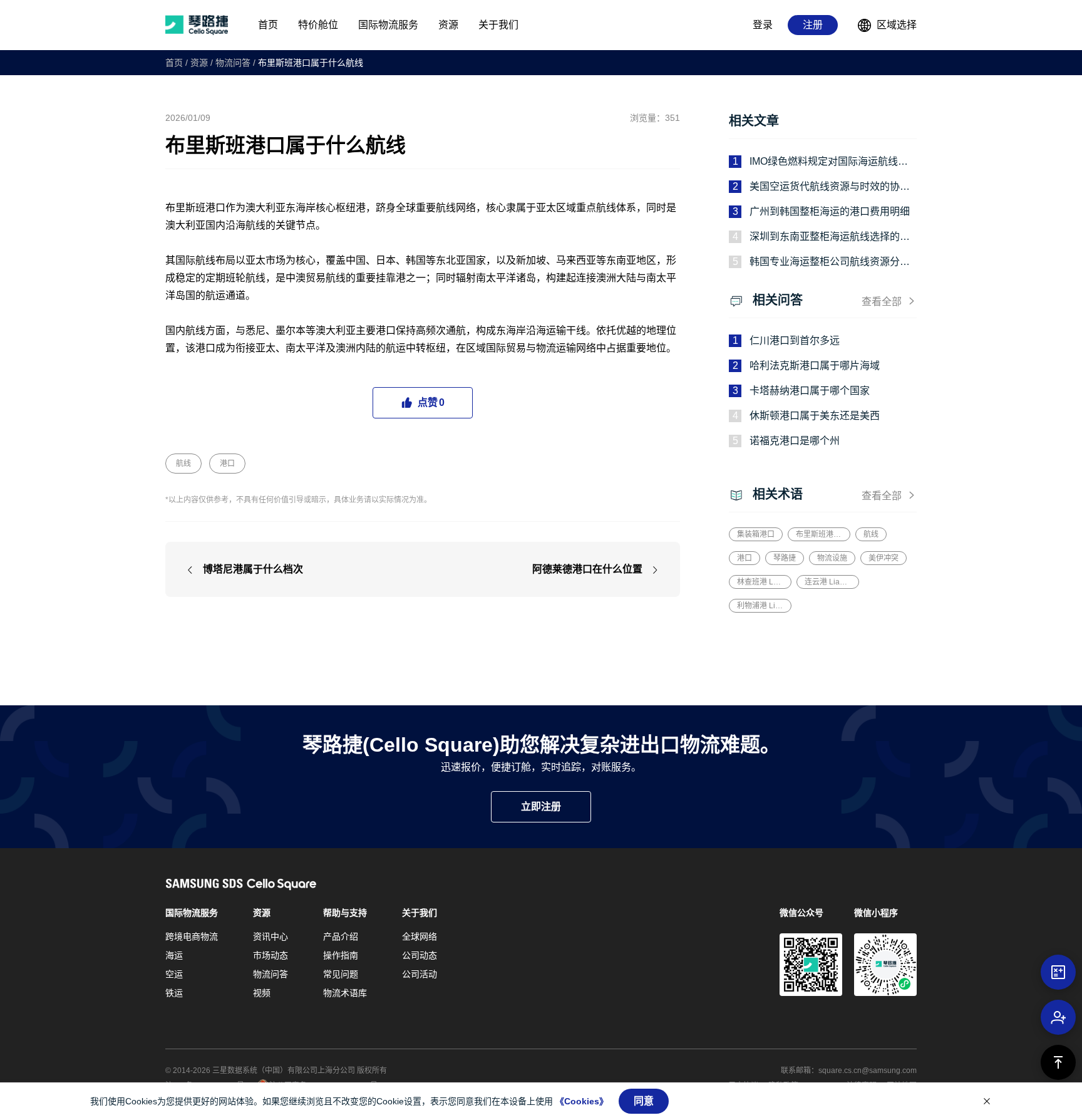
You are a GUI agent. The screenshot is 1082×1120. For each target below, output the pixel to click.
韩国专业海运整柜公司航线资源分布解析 (830, 262)
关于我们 (419, 913)
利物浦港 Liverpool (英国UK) (760, 605)
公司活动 (419, 974)
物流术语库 (345, 993)
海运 (174, 955)
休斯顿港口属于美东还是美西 (815, 415)
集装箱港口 (756, 534)
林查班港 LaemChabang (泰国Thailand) (760, 582)
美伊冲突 (883, 558)
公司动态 (419, 955)
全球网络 (419, 936)
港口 (227, 463)
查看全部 (882, 301)
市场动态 (270, 955)
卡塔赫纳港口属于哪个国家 (810, 390)
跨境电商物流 (191, 936)
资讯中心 (270, 936)
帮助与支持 (345, 913)
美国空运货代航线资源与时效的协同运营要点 (830, 187)
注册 (813, 24)
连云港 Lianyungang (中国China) (828, 582)
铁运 (174, 993)
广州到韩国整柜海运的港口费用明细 (830, 211)
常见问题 (340, 974)
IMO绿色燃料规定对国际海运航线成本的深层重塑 (829, 162)
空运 (174, 974)
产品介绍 (340, 936)
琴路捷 (784, 558)
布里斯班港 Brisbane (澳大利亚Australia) (819, 534)
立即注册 (541, 806)
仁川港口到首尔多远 (795, 340)
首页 (174, 63)
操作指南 (340, 955)
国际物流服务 (191, 913)
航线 (183, 463)
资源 (199, 63)
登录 (763, 24)
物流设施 (832, 558)
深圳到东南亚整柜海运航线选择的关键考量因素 (830, 237)
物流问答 (232, 63)
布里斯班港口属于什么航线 (310, 63)
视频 (261, 993)
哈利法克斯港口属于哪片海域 (815, 365)
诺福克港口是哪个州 (795, 440)
